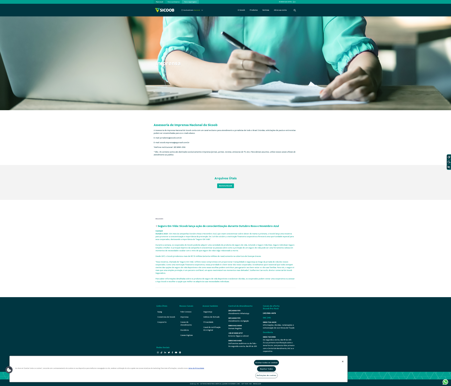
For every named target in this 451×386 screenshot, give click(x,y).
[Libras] (449, 157)
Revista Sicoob (225, 186)
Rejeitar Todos (266, 369)
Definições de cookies (266, 375)
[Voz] (449, 162)
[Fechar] (342, 361)
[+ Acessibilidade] (449, 167)
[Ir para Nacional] (164, 10)
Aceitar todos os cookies (266, 362)
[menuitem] (159, 2)
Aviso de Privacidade (196, 368)
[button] (9, 370)
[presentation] (159, 2)
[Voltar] (156, 226)
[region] (178, 369)
